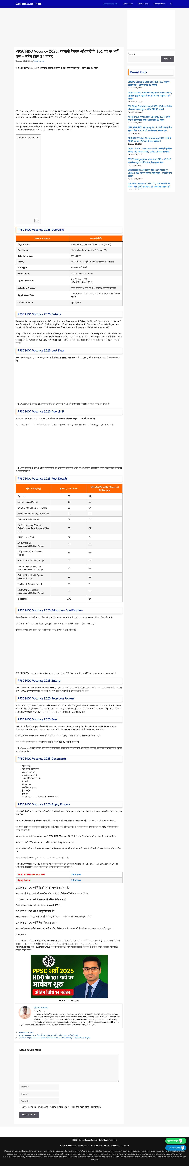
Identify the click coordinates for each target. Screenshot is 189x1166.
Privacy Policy (96, 1145)
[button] (171, 4)
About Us (64, 1145)
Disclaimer (84, 1145)
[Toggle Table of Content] (35, 221)
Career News (159, 4)
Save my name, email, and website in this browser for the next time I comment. (61, 1107)
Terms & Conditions (112, 1145)
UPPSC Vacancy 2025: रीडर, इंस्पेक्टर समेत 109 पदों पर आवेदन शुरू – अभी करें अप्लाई (48, 1035)
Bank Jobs (128, 4)
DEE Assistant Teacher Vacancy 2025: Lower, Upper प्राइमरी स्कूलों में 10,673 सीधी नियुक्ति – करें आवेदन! (150, 95)
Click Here (76, 874)
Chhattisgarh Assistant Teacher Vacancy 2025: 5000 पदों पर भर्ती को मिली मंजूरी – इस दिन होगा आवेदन (150, 173)
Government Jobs (110, 4)
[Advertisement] (69, 28)
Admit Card (143, 4)
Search (131, 54)
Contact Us (74, 1145)
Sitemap (125, 1145)
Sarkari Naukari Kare (29, 3)
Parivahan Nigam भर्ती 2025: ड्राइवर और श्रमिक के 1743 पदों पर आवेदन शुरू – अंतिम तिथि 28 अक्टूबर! (54, 1038)
